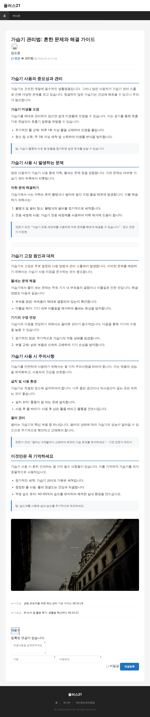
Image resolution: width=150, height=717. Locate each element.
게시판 (16, 15)
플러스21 (12, 5)
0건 (17, 58)
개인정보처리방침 (85, 702)
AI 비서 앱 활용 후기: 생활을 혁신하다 (45, 612)
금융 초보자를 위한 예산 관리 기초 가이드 (48, 603)
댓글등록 (129, 666)
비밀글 (114, 666)
